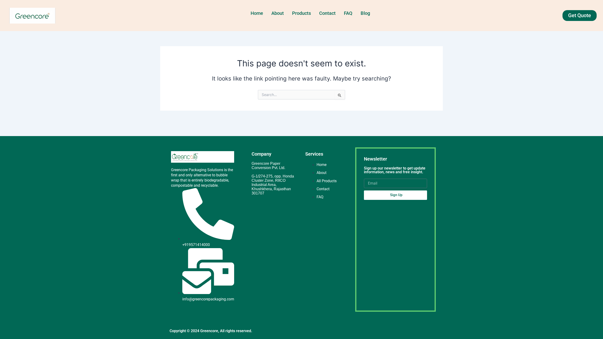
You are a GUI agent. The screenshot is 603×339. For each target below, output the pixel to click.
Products (301, 13)
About (277, 13)
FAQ (348, 13)
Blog (365, 13)
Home (257, 13)
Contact (327, 13)
